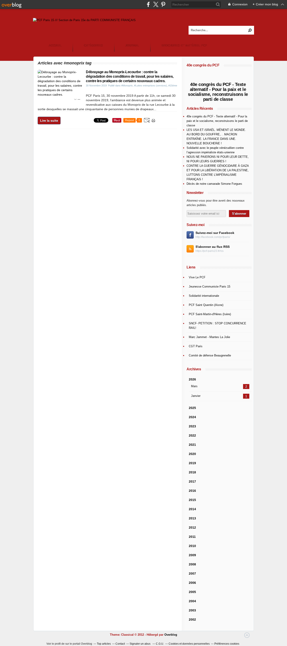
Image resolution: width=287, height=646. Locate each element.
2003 (192, 610)
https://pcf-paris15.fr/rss (210, 251)
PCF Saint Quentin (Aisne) (206, 305)
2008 (192, 564)
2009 (192, 555)
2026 (192, 379)
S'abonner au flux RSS (213, 246)
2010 (192, 546)
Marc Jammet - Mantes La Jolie (209, 337)
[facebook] (148, 4)
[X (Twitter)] (156, 4)
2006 (192, 582)
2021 (192, 444)
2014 (192, 509)
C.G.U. (160, 643)
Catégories (93, 45)
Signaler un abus (140, 643)
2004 (192, 601)
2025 (192, 408)
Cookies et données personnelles (189, 643)
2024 (192, 417)
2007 (192, 573)
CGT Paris (195, 346)
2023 (192, 426)
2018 (192, 472)
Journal (132, 45)
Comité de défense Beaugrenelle (210, 355)
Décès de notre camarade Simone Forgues (214, 183)
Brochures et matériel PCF (184, 45)
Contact (120, 643)
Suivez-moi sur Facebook (215, 233)
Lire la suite (49, 120)
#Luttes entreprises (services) (150, 85)
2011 (192, 536)
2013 (192, 518)
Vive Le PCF (197, 277)
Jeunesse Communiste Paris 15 (209, 286)
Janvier (195, 396)
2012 (192, 527)
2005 (192, 592)
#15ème (172, 85)
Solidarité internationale (204, 295)
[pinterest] (163, 4)
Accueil (55, 45)
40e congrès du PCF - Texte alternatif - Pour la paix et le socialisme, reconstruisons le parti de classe (218, 92)
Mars (194, 386)
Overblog (170, 634)
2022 (192, 435)
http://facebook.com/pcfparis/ (213, 237)
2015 (192, 500)
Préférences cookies (226, 643)
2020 (192, 454)
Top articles (104, 643)
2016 (192, 490)
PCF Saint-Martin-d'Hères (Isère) (210, 314)
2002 (192, 619)
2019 (192, 463)
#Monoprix (127, 85)
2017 (192, 481)
